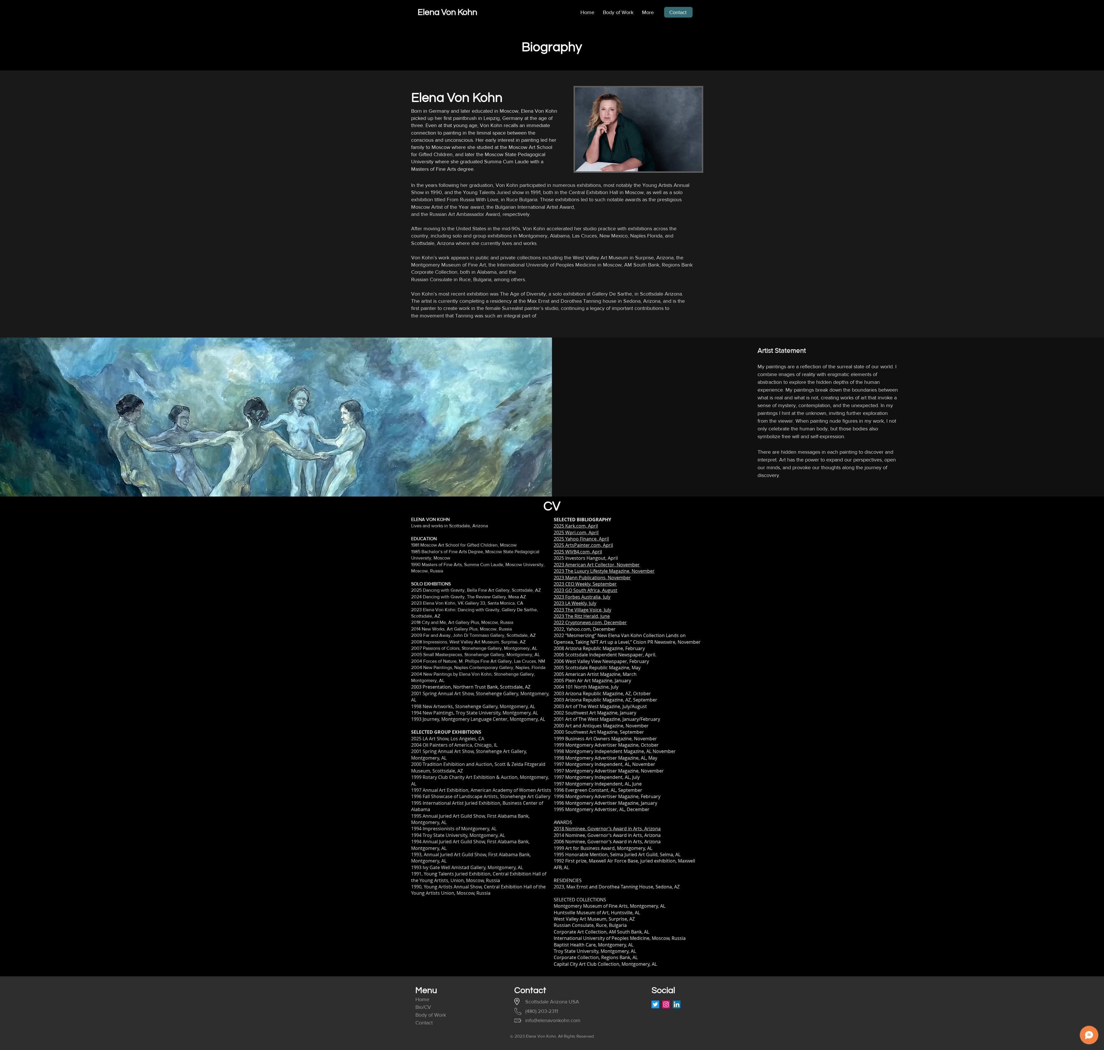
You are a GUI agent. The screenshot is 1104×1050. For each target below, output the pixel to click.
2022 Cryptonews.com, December (590, 622)
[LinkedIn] (677, 1004)
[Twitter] (655, 1004)
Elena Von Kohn (447, 12)
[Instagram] (666, 1004)
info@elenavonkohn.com (552, 1020)
